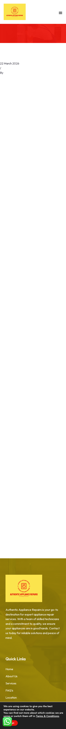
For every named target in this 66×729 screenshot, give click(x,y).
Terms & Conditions (47, 716)
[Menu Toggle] (60, 13)
